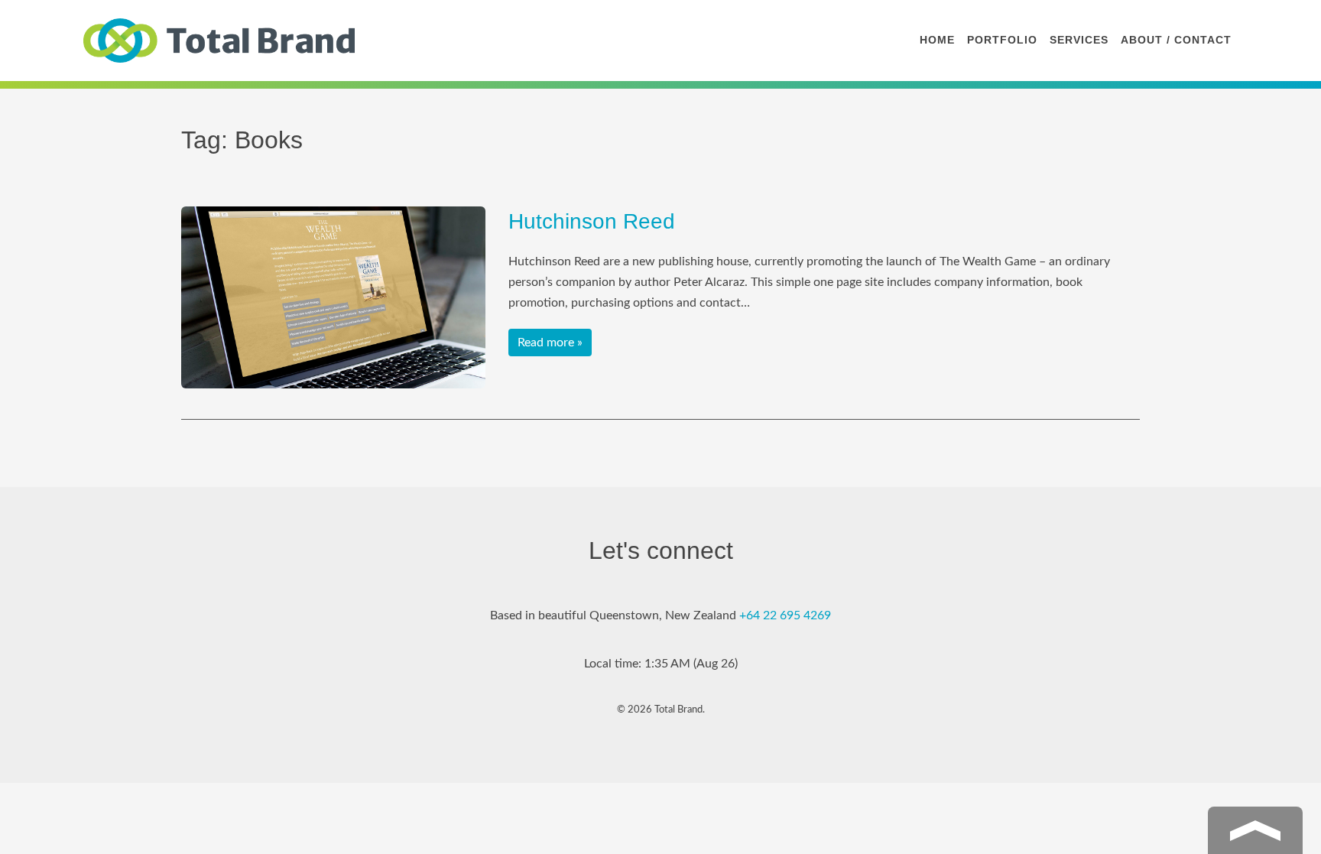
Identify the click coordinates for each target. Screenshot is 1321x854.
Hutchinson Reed (591, 221)
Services (1079, 40)
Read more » (550, 342)
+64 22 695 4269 (785, 615)
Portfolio (1002, 40)
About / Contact (1176, 40)
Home (937, 40)
